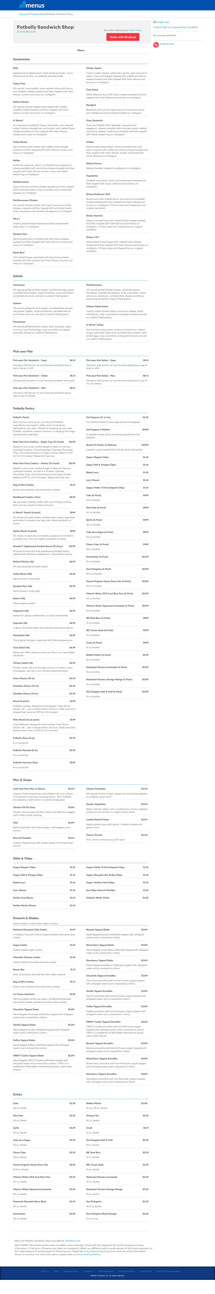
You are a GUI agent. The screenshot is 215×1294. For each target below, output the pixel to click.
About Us (45, 1271)
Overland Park (36, 14)
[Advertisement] (178, 71)
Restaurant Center (71, 1271)
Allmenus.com (72, 1240)
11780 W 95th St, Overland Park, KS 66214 (175, 27)
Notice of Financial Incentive (168, 1271)
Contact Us (88, 1271)
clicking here (97, 1251)
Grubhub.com (166, 43)
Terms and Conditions (88, 1254)
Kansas (23, 14)
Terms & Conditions (127, 1271)
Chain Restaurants (105, 1271)
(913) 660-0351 (28, 31)
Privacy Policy (146, 1271)
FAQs (56, 1271)
